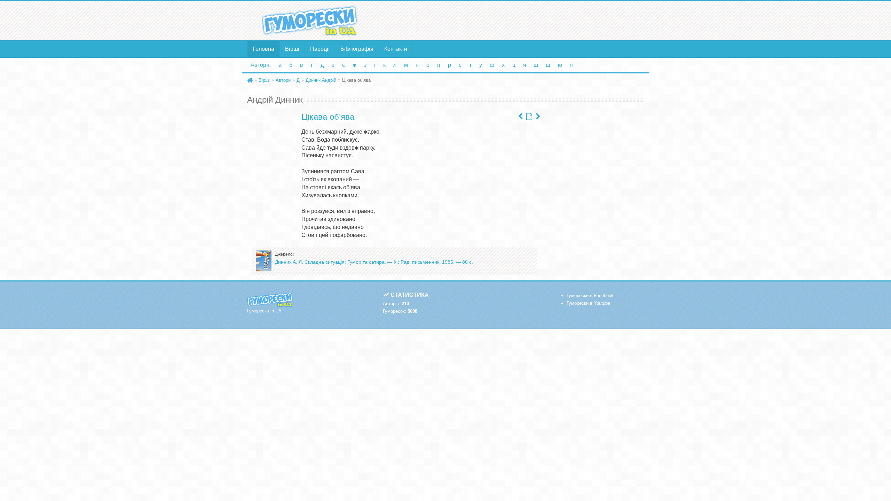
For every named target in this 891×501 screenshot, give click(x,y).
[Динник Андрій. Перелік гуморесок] (529, 116)
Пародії (320, 49)
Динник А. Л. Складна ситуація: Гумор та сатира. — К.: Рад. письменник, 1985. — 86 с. (374, 262)
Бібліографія (356, 49)
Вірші (292, 49)
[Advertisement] (513, 20)
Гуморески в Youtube (588, 303)
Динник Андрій (321, 80)
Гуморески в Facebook (590, 295)
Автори (283, 80)
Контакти (395, 49)
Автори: (261, 65)
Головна (263, 49)
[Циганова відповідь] (520, 116)
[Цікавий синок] (538, 116)
